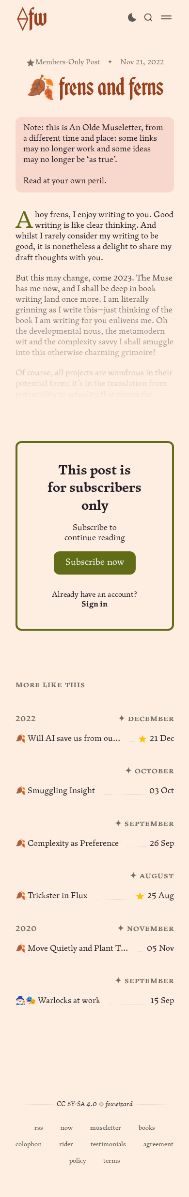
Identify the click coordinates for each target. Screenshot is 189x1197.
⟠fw (32, 17)
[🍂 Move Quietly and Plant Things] (95, 932)
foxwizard (119, 1104)
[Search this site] (148, 17)
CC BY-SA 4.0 (77, 1104)
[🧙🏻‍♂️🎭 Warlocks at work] (95, 985)
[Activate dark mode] (132, 17)
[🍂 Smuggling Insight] (95, 775)
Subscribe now (94, 562)
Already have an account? (94, 599)
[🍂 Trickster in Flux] (95, 880)
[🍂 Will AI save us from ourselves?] (95, 722)
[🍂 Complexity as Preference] (95, 827)
